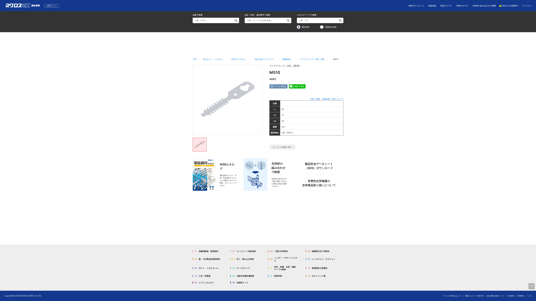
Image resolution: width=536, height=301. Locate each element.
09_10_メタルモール (239, 59)
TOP (195, 59)
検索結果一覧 (288, 59)
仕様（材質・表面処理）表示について (326, 99)
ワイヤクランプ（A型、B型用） (313, 59)
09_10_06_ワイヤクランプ (265, 59)
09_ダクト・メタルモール (214, 59)
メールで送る (280, 86)
